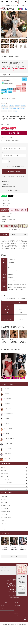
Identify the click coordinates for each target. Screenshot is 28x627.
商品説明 (5, 234)
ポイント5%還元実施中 (6, 517)
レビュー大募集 (4, 514)
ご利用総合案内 (4, 496)
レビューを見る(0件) (6, 203)
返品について (6, 184)
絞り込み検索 (3, 499)
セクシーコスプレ (5, 105)
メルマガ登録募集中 (5, 508)
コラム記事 (3, 529)
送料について (6, 181)
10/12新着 (15, 111)
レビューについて (5, 200)
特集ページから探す (20, 108)
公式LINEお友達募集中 (5, 505)
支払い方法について (16, 613)
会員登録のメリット (5, 520)
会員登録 (16, 602)
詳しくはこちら (21, 592)
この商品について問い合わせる (8, 219)
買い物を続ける (5, 221)
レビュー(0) (23, 234)
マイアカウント (4, 602)
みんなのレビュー (4, 526)
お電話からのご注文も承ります (15, 190)
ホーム (9, 613)
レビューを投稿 (5, 205)
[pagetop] (14, 564)
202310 (10, 111)
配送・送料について (10, 615)
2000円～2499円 (13, 108)
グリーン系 (17, 105)
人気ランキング (4, 523)
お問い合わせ (3, 608)
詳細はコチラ (17, 140)
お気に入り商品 (4, 502)
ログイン (2, 605)
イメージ (14, 234)
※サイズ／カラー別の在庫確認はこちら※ (14, 166)
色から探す (11, 105)
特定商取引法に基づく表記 (9, 186)
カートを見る (17, 605)
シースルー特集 (4, 111)
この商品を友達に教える (7, 216)
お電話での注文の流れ (5, 511)
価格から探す (23, 105)
